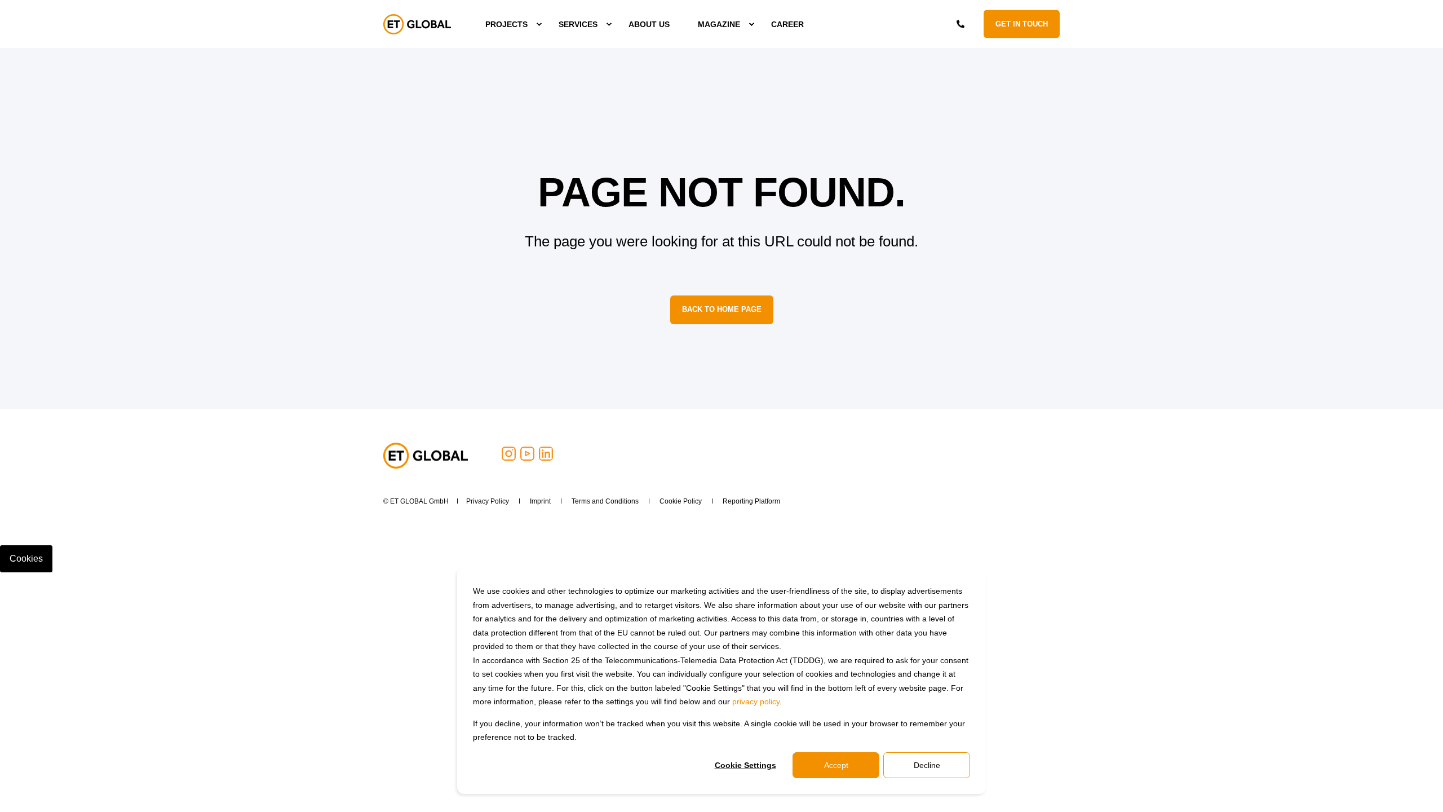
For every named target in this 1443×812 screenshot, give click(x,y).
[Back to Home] (417, 24)
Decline (927, 765)
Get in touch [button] (1021, 23)
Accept (836, 765)
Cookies (26, 558)
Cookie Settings (745, 765)
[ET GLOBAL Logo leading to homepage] (425, 456)
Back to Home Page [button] (722, 309)
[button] (75, 789)
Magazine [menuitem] (719, 24)
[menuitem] (508, 24)
